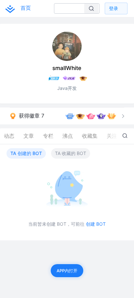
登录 (113, 8)
